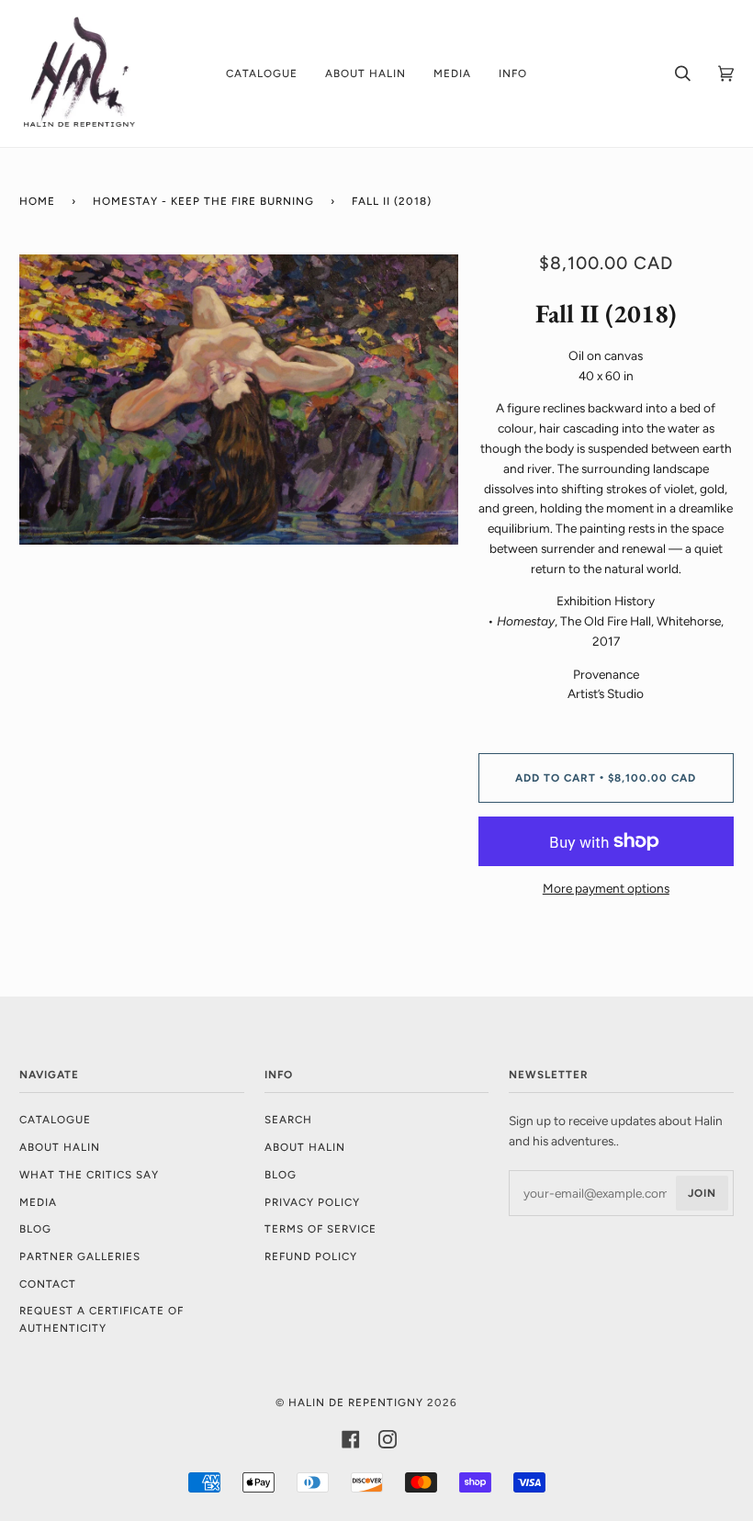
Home (37, 201)
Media (38, 1202)
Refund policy (310, 1256)
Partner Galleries (79, 1256)
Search (288, 1119)
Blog (35, 1228)
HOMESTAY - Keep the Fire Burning (203, 201)
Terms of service (320, 1228)
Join (702, 1193)
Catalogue (55, 1119)
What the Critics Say (89, 1174)
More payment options (606, 888)
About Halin (59, 1147)
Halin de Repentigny (355, 1402)
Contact (47, 1284)
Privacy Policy (312, 1202)
